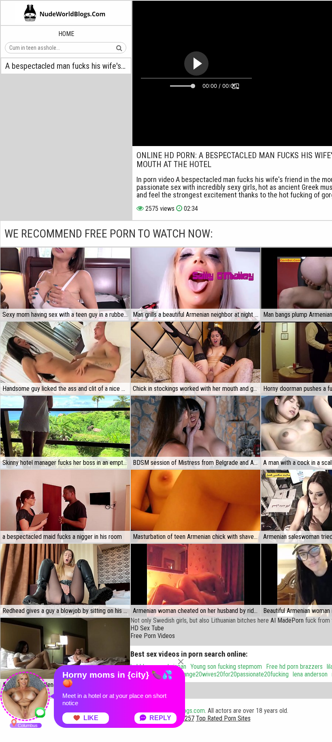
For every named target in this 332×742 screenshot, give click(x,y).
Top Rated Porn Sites (223, 718)
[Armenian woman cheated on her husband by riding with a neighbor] (195, 580)
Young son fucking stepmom (226, 666)
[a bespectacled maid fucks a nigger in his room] (65, 506)
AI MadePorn (287, 620)
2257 (187, 718)
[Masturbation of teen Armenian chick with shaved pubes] (195, 506)
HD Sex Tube (147, 628)
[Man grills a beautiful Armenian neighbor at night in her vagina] (195, 284)
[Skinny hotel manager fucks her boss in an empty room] (65, 432)
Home (66, 34)
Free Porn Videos (152, 636)
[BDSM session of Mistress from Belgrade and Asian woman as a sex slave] (195, 432)
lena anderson (310, 674)
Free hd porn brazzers (294, 666)
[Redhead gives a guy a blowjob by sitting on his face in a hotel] (65, 580)
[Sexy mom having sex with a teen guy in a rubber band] (65, 284)
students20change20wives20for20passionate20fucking (219, 674)
